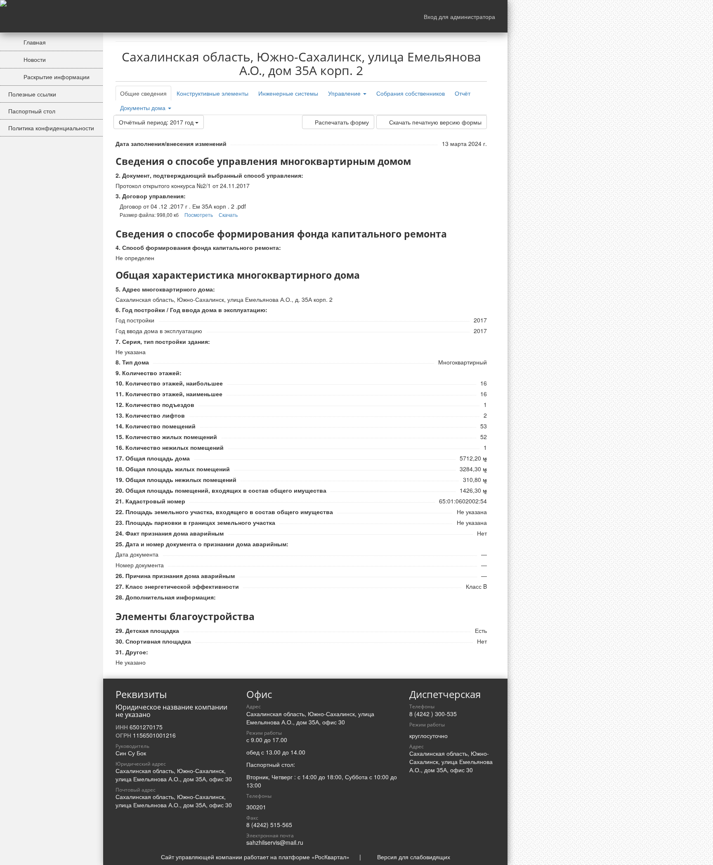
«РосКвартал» (330, 857)
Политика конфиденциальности (51, 128)
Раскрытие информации (56, 77)
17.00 (279, 740)
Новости (34, 59)
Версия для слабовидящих (413, 857)
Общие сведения (143, 93)
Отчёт (462, 93)
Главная (34, 42)
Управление (345, 93)
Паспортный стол (31, 111)
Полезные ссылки (32, 94)
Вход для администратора (459, 16)
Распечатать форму (342, 122)
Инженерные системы (288, 93)
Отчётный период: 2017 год (157, 122)
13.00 (273, 752)
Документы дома (143, 107)
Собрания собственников (410, 93)
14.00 (297, 752)
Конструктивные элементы (212, 93)
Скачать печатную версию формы (435, 122)
